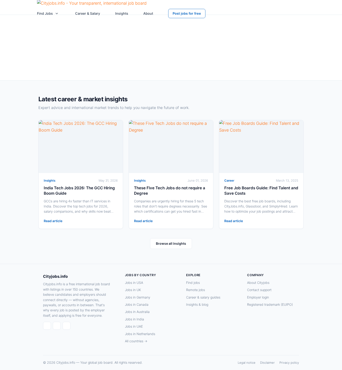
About (148, 13)
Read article (53, 221)
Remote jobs (195, 290)
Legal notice (246, 362)
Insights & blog (197, 304)
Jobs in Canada (136, 304)
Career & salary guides (203, 297)
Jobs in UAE (134, 326)
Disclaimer (267, 362)
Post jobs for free (187, 13)
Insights (121, 13)
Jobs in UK (133, 290)
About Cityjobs (258, 283)
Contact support (259, 290)
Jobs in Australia (137, 312)
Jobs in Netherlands (140, 334)
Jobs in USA (134, 283)
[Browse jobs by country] (57, 13)
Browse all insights (171, 243)
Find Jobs (45, 13)
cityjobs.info (98, 73)
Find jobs (193, 283)
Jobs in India (134, 319)
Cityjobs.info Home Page (198, 62)
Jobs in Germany (137, 297)
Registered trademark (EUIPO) (270, 304)
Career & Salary (87, 13)
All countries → (136, 341)
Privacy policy (289, 362)
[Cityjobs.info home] (92, 4)
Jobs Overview (237, 62)
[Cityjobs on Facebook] (47, 326)
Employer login (258, 297)
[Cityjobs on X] (66, 326)
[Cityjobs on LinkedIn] (57, 326)
